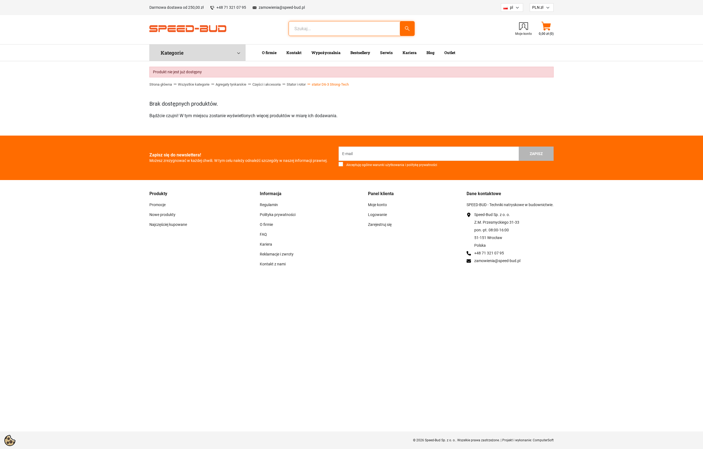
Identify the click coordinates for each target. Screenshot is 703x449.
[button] (546, 28)
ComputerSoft (543, 440)
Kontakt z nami (273, 264)
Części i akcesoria (266, 84)
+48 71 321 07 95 (231, 7)
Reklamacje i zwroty (277, 254)
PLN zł (537, 7)
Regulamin (269, 205)
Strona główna (160, 84)
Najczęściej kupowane (168, 224)
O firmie (266, 224)
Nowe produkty (162, 214)
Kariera (266, 244)
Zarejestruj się (380, 224)
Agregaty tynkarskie (231, 84)
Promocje (157, 205)
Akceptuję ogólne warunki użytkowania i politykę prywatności (390, 164)
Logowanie (377, 214)
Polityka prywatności (277, 214)
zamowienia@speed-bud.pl (282, 7)
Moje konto (377, 205)
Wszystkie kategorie (194, 84)
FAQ (263, 234)
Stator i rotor (296, 84)
